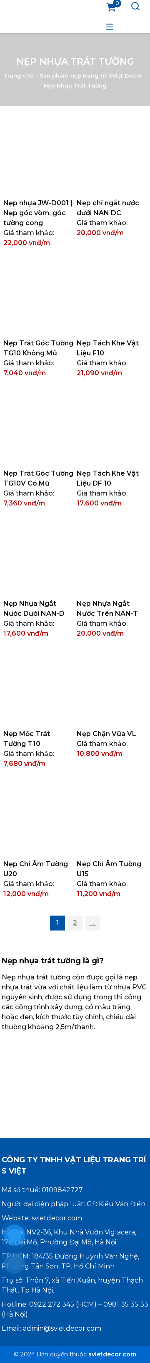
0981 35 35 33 (125, 1304)
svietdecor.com (57, 1218)
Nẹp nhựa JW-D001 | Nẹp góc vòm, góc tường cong (37, 213)
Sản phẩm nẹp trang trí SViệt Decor (91, 75)
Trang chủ (18, 75)
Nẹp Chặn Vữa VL (106, 734)
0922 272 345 (51, 1304)
